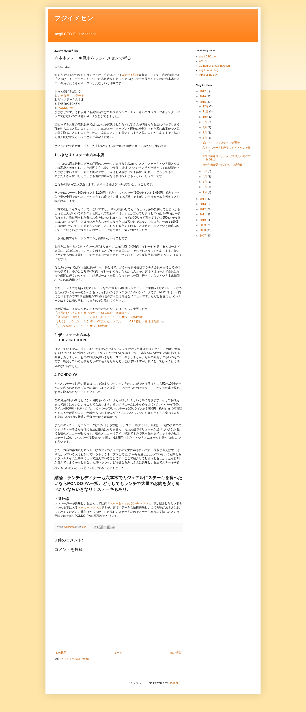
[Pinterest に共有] (113, 527)
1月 (205, 192)
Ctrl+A (203, 61)
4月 (205, 176)
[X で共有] (104, 527)
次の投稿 (61, 652)
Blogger (173, 683)
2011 (203, 214)
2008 (203, 230)
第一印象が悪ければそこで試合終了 (223, 164)
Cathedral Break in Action (214, 65)
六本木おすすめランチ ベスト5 (130, 503)
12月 (206, 106)
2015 (203, 101)
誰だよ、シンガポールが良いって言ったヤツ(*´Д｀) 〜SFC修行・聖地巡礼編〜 (109, 321)
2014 (203, 198)
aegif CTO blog (208, 56)
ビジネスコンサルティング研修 (221, 142)
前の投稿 (175, 652)
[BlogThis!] (100, 527)
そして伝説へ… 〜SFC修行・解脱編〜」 (85, 326)
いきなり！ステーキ (71, 95)
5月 (205, 171)
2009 (203, 225)
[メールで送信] (96, 527)
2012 (203, 209)
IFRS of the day (208, 74)
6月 (205, 137)
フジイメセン (73, 18)
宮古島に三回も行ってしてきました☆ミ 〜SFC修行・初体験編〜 (101, 317)
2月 (205, 186)
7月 (205, 132)
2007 (203, 235)
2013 (203, 204)
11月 (206, 111)
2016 (203, 96)
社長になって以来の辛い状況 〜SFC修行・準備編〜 (92, 313)
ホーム (118, 652)
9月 (205, 122)
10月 (206, 116)
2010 (203, 219)
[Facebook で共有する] (109, 527)
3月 (205, 181)
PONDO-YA (65, 108)
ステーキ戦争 (130, 75)
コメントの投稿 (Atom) (75, 659)
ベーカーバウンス (89, 507)
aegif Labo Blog (208, 70)
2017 (203, 91)
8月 (205, 127)
